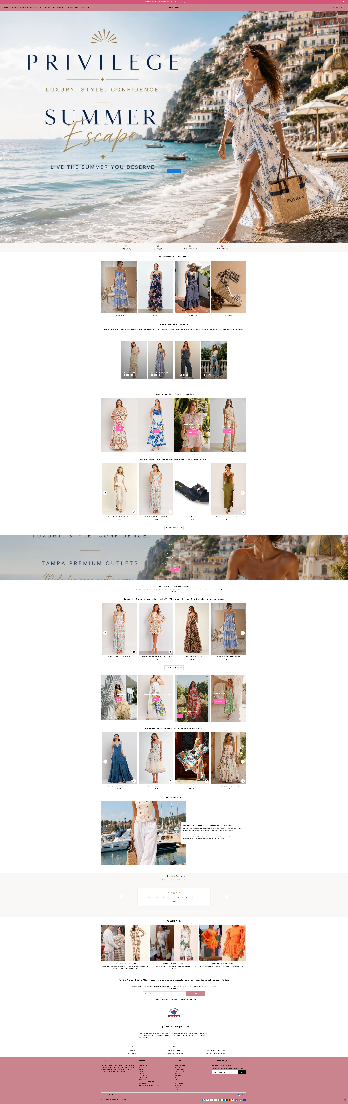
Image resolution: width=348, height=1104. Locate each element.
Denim (177, 1077)
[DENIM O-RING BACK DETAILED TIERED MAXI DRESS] (119, 758)
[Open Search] (329, 7)
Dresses (155, 315)
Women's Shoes (229, 315)
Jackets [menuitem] (59, 7)
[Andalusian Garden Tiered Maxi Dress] (228, 758)
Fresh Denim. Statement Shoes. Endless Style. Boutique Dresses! (174, 728)
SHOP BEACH (219, 701)
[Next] (256, 2)
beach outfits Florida (188, 836)
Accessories (179, 1083)
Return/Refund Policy (144, 1067)
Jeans (177, 1087)
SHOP (119, 428)
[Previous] (92, 2)
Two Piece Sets (192, 315)
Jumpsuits (178, 1075)
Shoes (177, 1081)
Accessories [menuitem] (70, 7)
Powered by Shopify (120, 1099)
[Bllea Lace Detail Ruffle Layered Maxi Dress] (228, 629)
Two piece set (179, 1071)
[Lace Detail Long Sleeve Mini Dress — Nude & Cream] (156, 629)
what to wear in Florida (218, 838)
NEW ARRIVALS (119, 315)
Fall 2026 (178, 1073)
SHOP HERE (174, 569)
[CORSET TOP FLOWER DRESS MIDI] (156, 758)
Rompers (178, 1085)
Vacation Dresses (180, 1069)
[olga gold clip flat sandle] (192, 489)
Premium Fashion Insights (146, 1081)
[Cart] (343, 7)
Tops (176, 1089)
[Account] (333, 7)
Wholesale (141, 1073)
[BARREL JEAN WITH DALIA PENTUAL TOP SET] (119, 489)
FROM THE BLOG (174, 798)
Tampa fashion (198, 838)
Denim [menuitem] (53, 7)
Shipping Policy (143, 1065)
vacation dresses (207, 838)
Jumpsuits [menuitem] (47, 7)
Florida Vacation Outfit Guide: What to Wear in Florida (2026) (208, 826)
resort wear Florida (188, 838)
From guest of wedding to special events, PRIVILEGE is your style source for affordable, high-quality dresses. (174, 599)
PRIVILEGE (174, 7)
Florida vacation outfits (223, 836)
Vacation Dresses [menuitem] (24, 7)
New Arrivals (142, 1083)
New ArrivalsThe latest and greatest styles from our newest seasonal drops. (174, 459)
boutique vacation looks (201, 836)
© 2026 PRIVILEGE (107, 1099)
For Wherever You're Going (174, 667)
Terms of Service (143, 1077)
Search (140, 1069)
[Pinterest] (340, 2)
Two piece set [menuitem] (33, 7)
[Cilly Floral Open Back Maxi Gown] (192, 629)
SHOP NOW (192, 432)
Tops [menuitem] (86, 7)
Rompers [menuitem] (77, 7)
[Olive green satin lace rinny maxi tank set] (228, 489)
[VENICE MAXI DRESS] (192, 758)
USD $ (340, 7)
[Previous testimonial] (121, 897)
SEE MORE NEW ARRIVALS (174, 528)
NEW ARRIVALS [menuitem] (7, 7)
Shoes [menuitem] (63, 7)
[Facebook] (102, 1095)
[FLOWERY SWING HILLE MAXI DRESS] (156, 489)
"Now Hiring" (142, 1079)
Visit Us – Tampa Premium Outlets (148, 1085)
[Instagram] (338, 2)
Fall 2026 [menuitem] (41, 7)
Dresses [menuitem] (16, 7)
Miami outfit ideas (235, 836)
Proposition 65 (142, 1075)
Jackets (177, 1079)
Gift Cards (141, 1071)
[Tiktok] (343, 2)
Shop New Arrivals (174, 171)
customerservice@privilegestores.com (231, 1068)
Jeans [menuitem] (82, 7)
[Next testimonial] (226, 897)
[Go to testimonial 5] (177, 912)
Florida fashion (213, 836)
